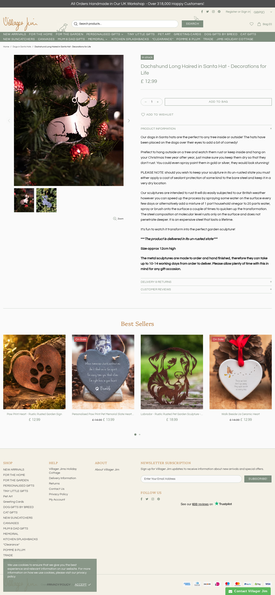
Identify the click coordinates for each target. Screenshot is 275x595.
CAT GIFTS (10, 512)
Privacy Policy (58, 494)
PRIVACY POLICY (58, 584)
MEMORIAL (10, 533)
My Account (57, 499)
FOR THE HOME (14, 475)
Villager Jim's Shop (20, 24)
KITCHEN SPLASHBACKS (20, 539)
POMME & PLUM (14, 550)
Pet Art (8, 496)
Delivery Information (62, 478)
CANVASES (11, 523)
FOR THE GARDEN (16, 480)
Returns (54, 483)
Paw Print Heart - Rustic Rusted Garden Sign (34, 414)
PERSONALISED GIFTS (18, 485)
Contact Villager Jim (249, 591)
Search (192, 23)
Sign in (245, 11)
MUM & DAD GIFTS (15, 528)
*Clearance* (11, 544)
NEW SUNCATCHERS (18, 517)
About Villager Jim (107, 469)
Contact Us (56, 488)
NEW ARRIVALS (13, 469)
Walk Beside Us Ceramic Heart (241, 414)
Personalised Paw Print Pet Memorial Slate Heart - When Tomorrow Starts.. (103, 414)
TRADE (8, 555)
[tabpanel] (34, 383)
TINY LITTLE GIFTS (15, 491)
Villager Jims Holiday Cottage (63, 471)
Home (6, 47)
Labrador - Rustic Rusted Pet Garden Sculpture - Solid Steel (172, 414)
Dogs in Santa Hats (22, 47)
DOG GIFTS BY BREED (18, 507)
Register (231, 11)
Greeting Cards (13, 501)
